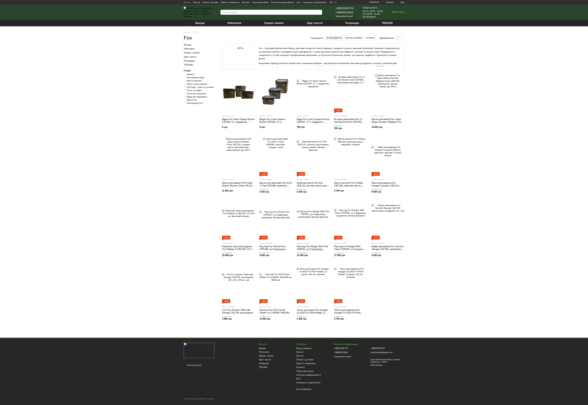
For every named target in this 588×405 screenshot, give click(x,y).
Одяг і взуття (314, 23)
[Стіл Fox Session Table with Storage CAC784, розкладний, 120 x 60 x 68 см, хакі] (238, 284)
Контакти (246, 2)
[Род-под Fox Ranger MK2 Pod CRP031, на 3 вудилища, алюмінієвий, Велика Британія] (313, 220)
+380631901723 (344, 8)
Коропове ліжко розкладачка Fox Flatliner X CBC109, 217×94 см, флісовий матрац (238, 249)
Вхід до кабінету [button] (304, 348)
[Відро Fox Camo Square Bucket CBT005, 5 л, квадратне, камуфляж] (238, 93)
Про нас (196, 2)
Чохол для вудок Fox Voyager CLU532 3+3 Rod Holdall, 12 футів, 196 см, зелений (312, 313)
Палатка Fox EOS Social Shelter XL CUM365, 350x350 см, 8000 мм (274, 313)
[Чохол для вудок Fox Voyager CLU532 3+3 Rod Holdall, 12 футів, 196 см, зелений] (313, 284)
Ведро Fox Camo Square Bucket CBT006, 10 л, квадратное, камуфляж (272, 122)
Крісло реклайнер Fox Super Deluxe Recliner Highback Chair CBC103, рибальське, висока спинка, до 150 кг (387, 123)
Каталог (187, 2)
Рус (335, 2)
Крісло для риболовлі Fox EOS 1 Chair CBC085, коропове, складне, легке (275, 186)
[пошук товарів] (319, 12)
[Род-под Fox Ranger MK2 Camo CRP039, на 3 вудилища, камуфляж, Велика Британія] (350, 220)
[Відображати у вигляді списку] (402, 38)
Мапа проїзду (376, 365)
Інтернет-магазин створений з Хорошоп (199, 399)
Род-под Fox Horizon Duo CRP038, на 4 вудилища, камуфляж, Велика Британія (274, 249)
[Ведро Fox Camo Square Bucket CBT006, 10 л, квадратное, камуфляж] (275, 93)
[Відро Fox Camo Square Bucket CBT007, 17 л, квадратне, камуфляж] (313, 93)
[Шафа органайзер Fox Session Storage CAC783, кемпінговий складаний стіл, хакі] (387, 220)
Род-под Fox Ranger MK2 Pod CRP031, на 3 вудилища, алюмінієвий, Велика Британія (312, 249)
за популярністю (334, 38)
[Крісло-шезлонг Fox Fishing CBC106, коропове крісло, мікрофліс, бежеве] (350, 156)
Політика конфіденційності (282, 2)
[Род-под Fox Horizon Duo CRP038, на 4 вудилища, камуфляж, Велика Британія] (275, 220)
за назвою (370, 38)
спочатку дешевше (353, 38)
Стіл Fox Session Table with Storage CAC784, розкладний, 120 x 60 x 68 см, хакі (237, 313)
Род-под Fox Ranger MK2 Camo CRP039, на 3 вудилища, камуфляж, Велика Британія (350, 249)
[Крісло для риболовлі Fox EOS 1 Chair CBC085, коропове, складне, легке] (275, 156)
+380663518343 (344, 12)
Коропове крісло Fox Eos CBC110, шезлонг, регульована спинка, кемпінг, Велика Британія (313, 187)
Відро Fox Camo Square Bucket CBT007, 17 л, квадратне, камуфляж (313, 122)
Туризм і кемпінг (274, 23)
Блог (299, 2)
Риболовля (234, 23)
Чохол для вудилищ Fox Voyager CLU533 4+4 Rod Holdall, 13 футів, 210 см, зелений (347, 314)
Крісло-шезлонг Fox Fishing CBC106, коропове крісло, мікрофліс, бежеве (348, 186)
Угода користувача (260, 2)
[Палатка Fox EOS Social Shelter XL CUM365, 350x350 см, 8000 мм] (275, 284)
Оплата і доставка (210, 2)
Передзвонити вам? (344, 16)
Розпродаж (352, 23)
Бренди (200, 23)
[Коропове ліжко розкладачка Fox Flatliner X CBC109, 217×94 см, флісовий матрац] (238, 220)
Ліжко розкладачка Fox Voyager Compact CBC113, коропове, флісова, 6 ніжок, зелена (385, 187)
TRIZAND (387, 23)
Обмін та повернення (230, 2)
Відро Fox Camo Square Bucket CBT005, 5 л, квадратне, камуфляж (238, 122)
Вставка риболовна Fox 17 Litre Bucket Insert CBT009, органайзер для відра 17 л (348, 122)
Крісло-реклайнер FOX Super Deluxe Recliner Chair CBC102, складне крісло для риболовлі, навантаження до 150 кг (238, 187)
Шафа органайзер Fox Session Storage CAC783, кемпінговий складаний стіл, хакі (387, 249)
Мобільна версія (194, 365)
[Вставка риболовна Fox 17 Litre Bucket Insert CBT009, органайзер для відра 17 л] (350, 93)
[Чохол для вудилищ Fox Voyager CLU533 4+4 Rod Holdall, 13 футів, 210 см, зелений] (350, 284)
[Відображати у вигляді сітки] (398, 38)
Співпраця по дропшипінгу (314, 2)
